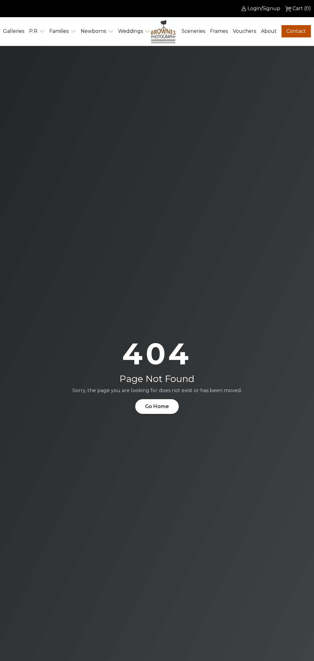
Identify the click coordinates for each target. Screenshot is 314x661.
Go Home (157, 406)
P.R (33, 31)
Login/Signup (263, 8)
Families (59, 31)
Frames (219, 31)
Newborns (93, 31)
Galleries (13, 31)
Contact (296, 31)
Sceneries (193, 31)
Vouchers (244, 31)
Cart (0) (302, 8)
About (269, 31)
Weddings (130, 31)
